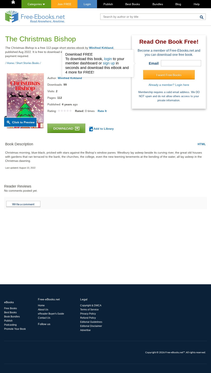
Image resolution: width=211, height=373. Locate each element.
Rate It (102, 111)
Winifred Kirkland (101, 47)
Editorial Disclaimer (91, 326)
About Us (43, 309)
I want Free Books (169, 75)
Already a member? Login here (169, 84)
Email (154, 63)
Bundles (157, 4)
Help (197, 4)
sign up (109, 63)
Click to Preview (23, 122)
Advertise (85, 330)
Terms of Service (89, 309)
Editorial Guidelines (91, 322)
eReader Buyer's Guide (51, 313)
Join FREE (64, 4)
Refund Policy (88, 317)
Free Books (10, 308)
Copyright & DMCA (90, 305)
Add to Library (103, 128)
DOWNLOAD (63, 128)
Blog (178, 4)
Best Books (132, 4)
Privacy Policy (88, 313)
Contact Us (44, 317)
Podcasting (10, 324)
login (108, 59)
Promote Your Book (15, 329)
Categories (35, 4)
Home (41, 305)
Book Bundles (12, 316)
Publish (108, 4)
